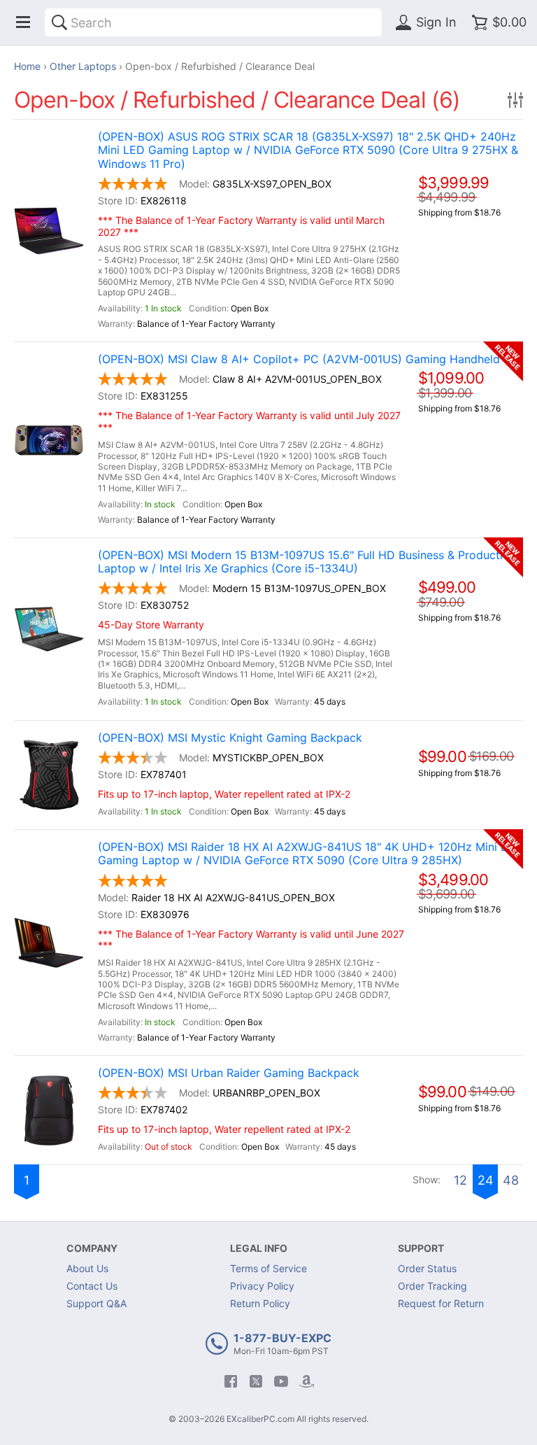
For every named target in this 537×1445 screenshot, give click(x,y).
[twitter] (256, 1381)
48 (511, 1180)
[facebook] (231, 1381)
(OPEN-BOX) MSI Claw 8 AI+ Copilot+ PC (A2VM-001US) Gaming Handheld (299, 359)
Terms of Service (268, 1268)
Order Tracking (432, 1286)
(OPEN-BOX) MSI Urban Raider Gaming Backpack (228, 1073)
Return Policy (260, 1303)
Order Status (427, 1268)
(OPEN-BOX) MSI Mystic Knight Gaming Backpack (230, 738)
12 (460, 1180)
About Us (87, 1268)
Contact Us (91, 1286)
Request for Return (441, 1303)
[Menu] (23, 22)
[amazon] (306, 1381)
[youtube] (281, 1381)
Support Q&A (96, 1303)
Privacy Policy (262, 1286)
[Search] (59, 22)
